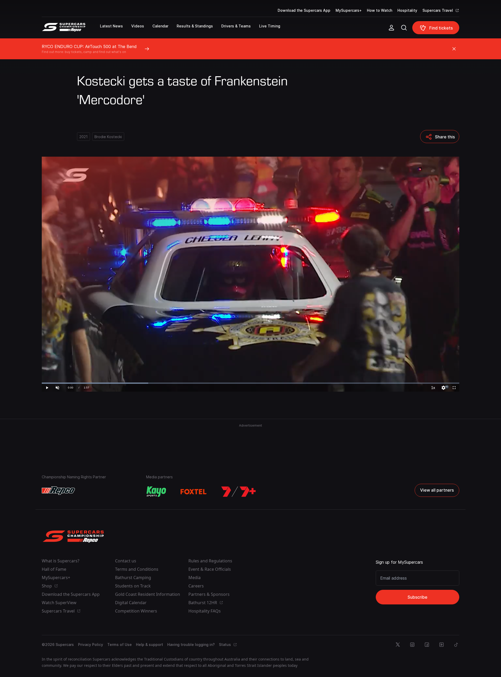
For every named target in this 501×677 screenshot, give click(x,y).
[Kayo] (156, 491)
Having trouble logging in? (191, 644)
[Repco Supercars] (71, 30)
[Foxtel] (194, 491)
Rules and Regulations (210, 561)
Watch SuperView (59, 602)
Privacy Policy (90, 644)
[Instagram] (412, 644)
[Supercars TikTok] (456, 644)
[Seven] (238, 491)
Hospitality (407, 10)
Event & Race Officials (209, 569)
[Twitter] (398, 644)
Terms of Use (119, 644)
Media (194, 577)
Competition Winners (136, 611)
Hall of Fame (54, 569)
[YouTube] (441, 644)
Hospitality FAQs (204, 611)
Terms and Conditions (136, 569)
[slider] (250, 383)
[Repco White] (58, 490)
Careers (196, 586)
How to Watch (379, 10)
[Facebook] (427, 644)
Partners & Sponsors (209, 594)
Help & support (149, 644)
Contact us (125, 561)
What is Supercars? (60, 561)
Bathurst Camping (133, 577)
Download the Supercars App (304, 10)
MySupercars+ (349, 10)
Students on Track (133, 586)
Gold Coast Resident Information (147, 594)
